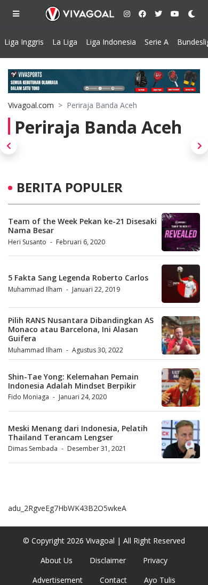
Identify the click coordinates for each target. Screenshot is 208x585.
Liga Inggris (24, 42)
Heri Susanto (27, 241)
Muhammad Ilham (35, 289)
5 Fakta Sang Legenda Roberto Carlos (78, 278)
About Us (57, 560)
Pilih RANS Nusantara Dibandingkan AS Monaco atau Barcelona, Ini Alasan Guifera (81, 329)
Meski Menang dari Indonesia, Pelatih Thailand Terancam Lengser (78, 432)
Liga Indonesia (111, 42)
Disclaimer (108, 560)
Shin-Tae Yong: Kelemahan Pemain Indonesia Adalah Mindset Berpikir (73, 381)
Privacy (155, 560)
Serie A (157, 42)
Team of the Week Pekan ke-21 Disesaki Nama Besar (82, 225)
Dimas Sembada (33, 448)
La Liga (64, 42)
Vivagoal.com (31, 105)
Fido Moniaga (28, 396)
